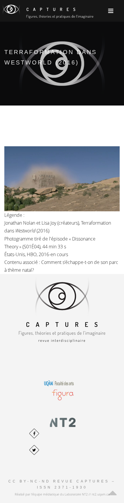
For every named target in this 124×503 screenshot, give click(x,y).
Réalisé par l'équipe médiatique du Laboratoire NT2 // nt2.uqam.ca (62, 494)
